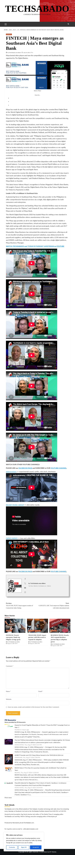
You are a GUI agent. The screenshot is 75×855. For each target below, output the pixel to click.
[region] (24, 841)
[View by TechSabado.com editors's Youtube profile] (25, 587)
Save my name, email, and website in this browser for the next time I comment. (33, 707)
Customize (12, 847)
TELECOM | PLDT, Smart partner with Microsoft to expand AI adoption (37, 637)
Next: (54, 605)
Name (8, 691)
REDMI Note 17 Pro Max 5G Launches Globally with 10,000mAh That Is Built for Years (40, 769)
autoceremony (11, 472)
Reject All (23, 847)
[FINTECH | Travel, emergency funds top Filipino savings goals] (15, 626)
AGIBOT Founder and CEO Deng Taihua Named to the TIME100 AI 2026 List (39, 755)
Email (40, 691)
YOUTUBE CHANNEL (58, 468)
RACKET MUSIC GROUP (15, 505)
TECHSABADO (37, 9)
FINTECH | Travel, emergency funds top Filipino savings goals (13, 637)
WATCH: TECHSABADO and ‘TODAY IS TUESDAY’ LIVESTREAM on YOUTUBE (35, 246)
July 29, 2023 (26, 52)
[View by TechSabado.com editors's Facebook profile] (25, 579)
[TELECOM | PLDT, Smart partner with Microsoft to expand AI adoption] (37, 626)
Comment (9, 666)
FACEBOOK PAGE (25, 468)
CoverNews (43, 852)
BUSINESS (8, 34)
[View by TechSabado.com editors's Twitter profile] (25, 583)
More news (8, 797)
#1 (46, 167)
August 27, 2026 (11, 643)
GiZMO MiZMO (12, 538)
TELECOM (37, 630)
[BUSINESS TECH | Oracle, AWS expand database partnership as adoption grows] (59, 626)
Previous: (19, 605)
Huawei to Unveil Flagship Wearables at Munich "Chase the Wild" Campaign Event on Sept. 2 (42, 726)
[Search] (68, 24)
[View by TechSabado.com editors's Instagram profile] (25, 592)
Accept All (36, 847)
